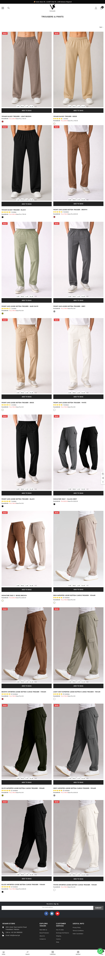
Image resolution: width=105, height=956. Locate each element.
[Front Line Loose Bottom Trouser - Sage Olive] (27, 259)
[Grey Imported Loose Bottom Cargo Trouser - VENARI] (78, 741)
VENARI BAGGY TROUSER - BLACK (14, 210)
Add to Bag (27, 110)
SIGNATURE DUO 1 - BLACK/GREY (65, 499)
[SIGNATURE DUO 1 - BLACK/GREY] (78, 452)
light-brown (3, 121)
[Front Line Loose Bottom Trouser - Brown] (78, 162)
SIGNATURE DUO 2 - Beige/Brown (14, 595)
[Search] (8, 8)
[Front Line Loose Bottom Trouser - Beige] (27, 355)
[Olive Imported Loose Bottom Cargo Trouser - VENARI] (27, 741)
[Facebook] (46, 913)
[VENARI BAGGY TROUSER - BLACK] (27, 163)
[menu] (3, 8)
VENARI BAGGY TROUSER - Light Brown (16, 116)
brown (54, 217)
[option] (52, 2)
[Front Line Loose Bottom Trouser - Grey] (78, 259)
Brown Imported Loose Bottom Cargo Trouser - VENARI (24, 692)
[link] (27, 953)
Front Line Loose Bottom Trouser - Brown (70, 210)
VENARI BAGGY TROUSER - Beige (65, 116)
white (54, 410)
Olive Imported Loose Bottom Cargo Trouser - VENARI (23, 788)
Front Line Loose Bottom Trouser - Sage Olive (20, 306)
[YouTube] (57, 913)
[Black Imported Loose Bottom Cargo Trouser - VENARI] (27, 837)
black (3, 217)
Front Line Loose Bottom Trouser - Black (18, 499)
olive (3, 795)
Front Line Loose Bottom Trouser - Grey (69, 306)
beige (54, 124)
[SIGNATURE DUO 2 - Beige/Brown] (27, 548)
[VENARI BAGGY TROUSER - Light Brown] (27, 69)
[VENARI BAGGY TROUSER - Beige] (78, 69)
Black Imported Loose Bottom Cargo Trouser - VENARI (23, 885)
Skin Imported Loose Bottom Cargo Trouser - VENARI (74, 595)
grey (54, 311)
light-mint (54, 699)
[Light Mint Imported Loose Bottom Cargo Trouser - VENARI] (78, 645)
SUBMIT (98, 908)
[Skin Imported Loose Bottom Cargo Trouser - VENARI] (78, 548)
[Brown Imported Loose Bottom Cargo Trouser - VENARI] (27, 645)
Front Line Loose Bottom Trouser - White (69, 403)
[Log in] (96, 8)
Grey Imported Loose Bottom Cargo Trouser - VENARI (74, 788)
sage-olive (3, 313)
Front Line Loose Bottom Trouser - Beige (18, 403)
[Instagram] (52, 913)
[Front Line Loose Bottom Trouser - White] (78, 355)
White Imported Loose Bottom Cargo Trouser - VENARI (75, 885)
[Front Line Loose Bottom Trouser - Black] (27, 452)
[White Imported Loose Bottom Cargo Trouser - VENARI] (78, 838)
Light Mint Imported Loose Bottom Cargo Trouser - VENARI (76, 692)
